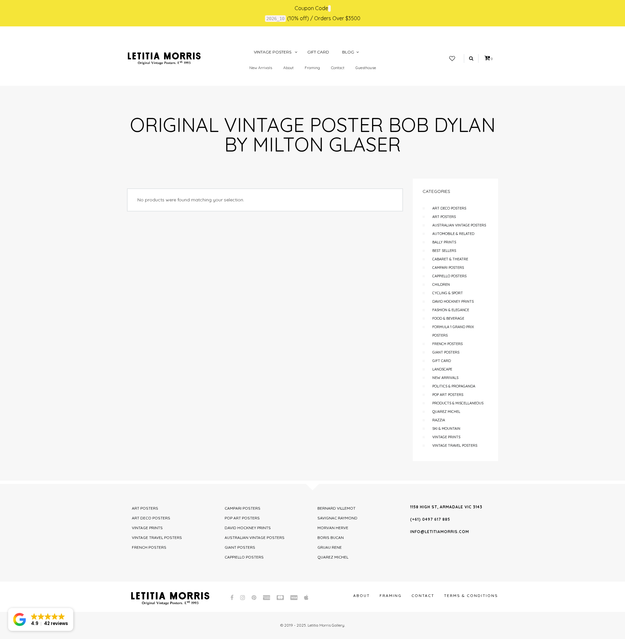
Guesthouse (365, 67)
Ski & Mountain (446, 428)
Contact (337, 67)
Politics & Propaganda (453, 386)
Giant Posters (445, 352)
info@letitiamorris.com (439, 531)
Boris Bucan (330, 537)
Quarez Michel (446, 411)
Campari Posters (448, 267)
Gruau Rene (329, 547)
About (288, 67)
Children (441, 284)
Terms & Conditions (471, 595)
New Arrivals (260, 67)
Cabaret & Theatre (450, 259)
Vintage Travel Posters (454, 445)
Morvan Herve (332, 527)
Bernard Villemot (336, 508)
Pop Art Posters (447, 394)
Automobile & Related (453, 233)
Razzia (438, 420)
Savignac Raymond (337, 518)
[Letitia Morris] (164, 58)
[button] (40, 619)
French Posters (447, 343)
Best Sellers (444, 250)
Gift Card (441, 360)
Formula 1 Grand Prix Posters (453, 331)
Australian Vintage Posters (459, 225)
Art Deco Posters (449, 208)
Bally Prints (444, 242)
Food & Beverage (448, 318)
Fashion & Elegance (450, 310)
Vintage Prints (446, 437)
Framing (312, 67)
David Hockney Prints (453, 301)
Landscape (442, 369)
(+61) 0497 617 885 (430, 519)
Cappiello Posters (449, 276)
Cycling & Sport (447, 293)
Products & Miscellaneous (457, 403)
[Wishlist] (452, 59)
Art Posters (444, 216)
